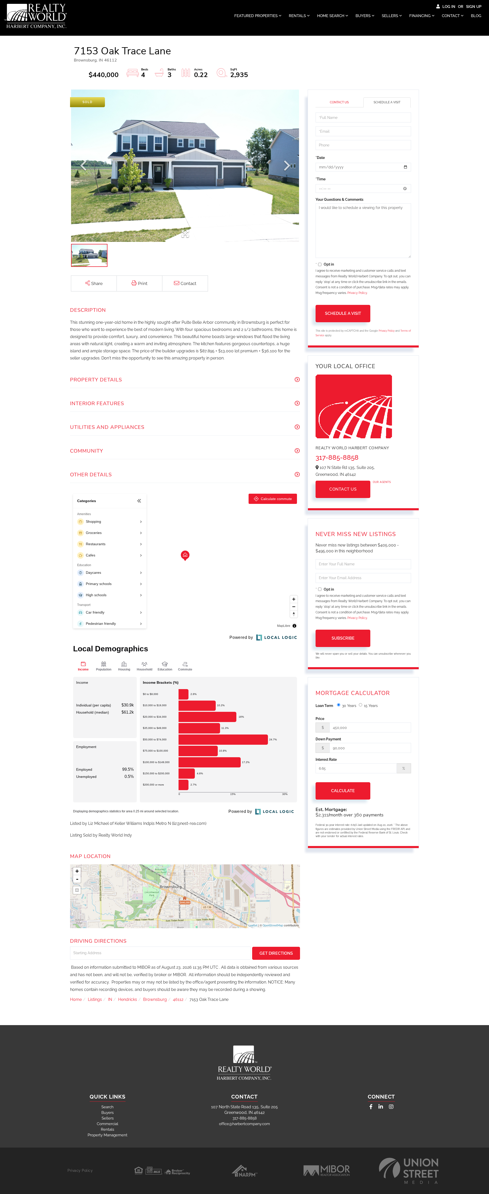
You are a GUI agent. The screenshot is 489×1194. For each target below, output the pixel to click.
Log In (448, 6)
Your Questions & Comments (339, 199)
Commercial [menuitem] (107, 1124)
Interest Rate (326, 759)
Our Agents (382, 482)
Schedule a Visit (387, 102)
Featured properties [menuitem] (256, 16)
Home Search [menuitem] (330, 16)
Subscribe (343, 638)
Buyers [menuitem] (363, 16)
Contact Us (339, 102)
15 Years (371, 706)
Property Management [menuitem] (107, 1135)
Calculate (343, 790)
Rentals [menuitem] (297, 16)
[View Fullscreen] (77, 890)
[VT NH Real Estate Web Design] (409, 1171)
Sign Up (473, 6)
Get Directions (276, 953)
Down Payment (328, 739)
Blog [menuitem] (476, 16)
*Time (320, 179)
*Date (320, 158)
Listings (95, 999)
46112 (178, 999)
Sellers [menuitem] (390, 16)
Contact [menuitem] (451, 16)
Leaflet (253, 925)
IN (110, 999)
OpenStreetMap (273, 925)
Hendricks (127, 999)
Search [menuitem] (107, 1107)
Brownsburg (155, 999)
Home (76, 999)
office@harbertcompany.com (244, 1124)
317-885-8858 (337, 457)
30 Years (349, 706)
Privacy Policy (357, 293)
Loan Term (324, 706)
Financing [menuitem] (420, 16)
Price (320, 719)
